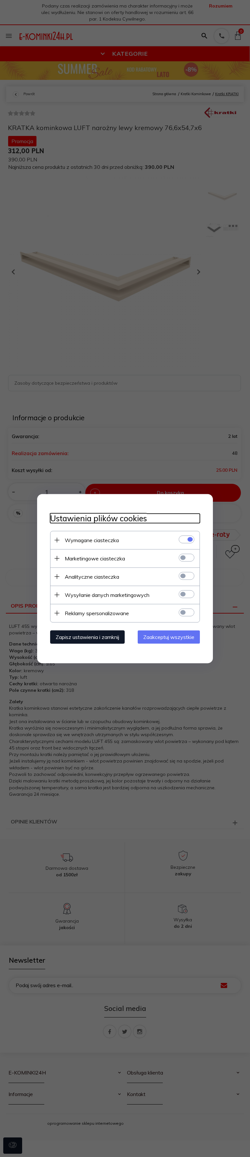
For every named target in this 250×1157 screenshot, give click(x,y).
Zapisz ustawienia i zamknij (87, 636)
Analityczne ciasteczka (92, 576)
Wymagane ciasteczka (92, 540)
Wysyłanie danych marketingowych (107, 594)
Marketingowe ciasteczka (95, 558)
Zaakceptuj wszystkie (168, 636)
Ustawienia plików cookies (98, 518)
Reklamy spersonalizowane (97, 613)
